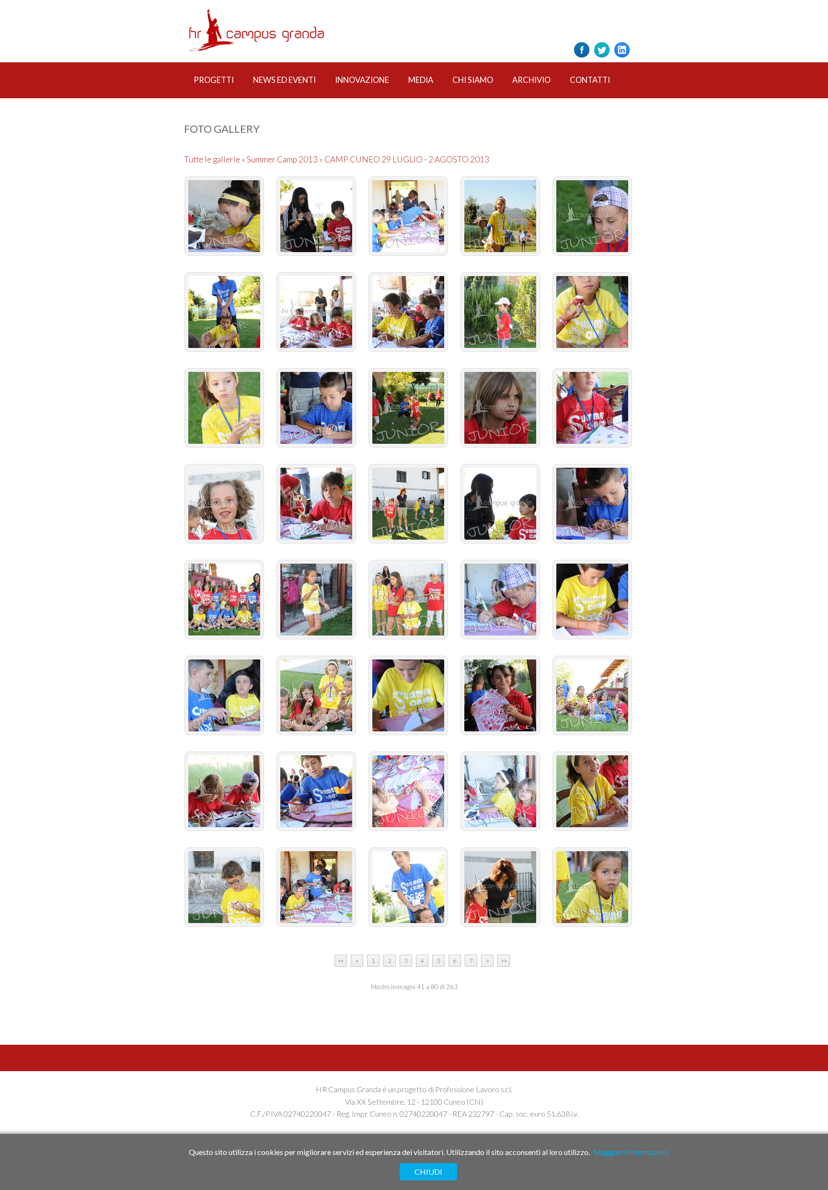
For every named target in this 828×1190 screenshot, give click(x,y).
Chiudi (428, 1171)
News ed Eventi (284, 80)
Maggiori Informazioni (631, 1151)
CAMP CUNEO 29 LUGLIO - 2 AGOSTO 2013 (406, 159)
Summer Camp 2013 (282, 159)
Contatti (590, 80)
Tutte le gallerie (213, 159)
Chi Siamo (472, 80)
